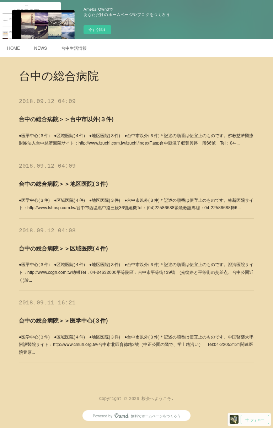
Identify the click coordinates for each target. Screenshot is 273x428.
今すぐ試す (97, 29)
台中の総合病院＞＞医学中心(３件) (63, 320)
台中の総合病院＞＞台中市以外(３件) (66, 119)
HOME (13, 48)
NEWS (40, 48)
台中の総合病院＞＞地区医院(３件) (63, 183)
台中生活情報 (74, 48)
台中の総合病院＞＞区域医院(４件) (63, 248)
